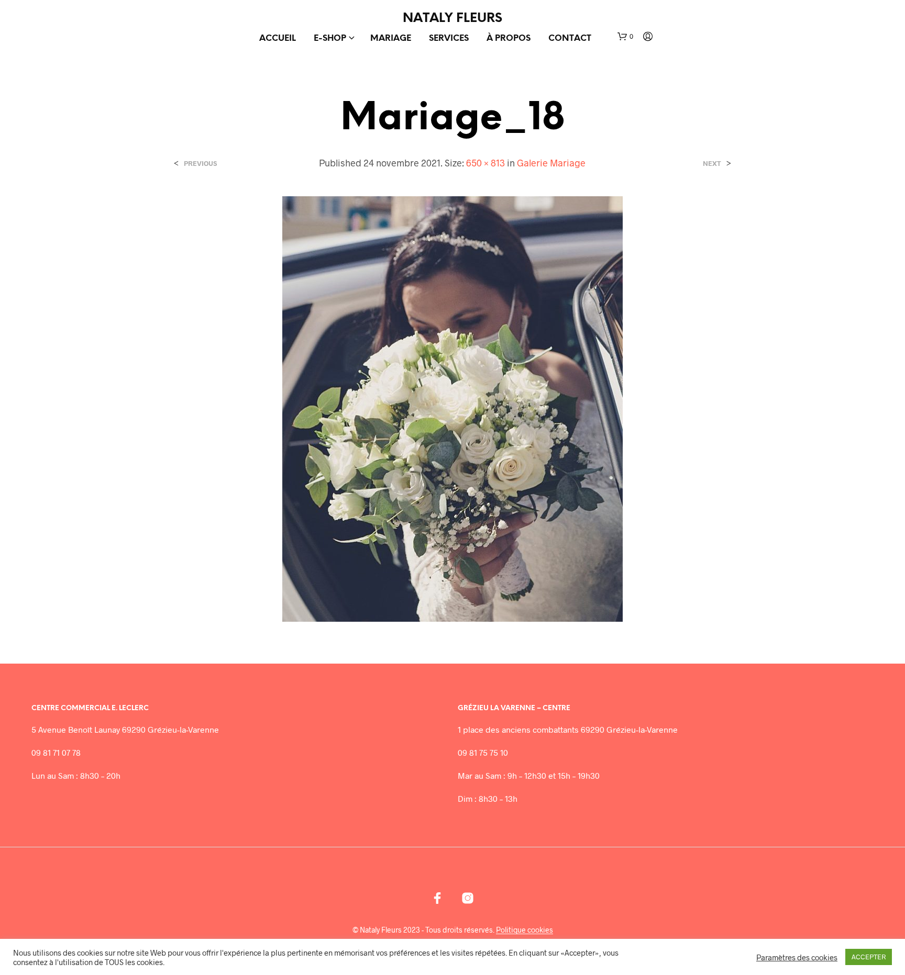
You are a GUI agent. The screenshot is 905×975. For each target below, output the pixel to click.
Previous (200, 163)
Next (712, 163)
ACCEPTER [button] (869, 956)
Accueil (277, 38)
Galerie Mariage (551, 163)
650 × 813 (485, 163)
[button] (625, 36)
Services (449, 38)
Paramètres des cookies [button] (796, 957)
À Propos (509, 38)
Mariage (390, 38)
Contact (569, 38)
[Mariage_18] (452, 408)
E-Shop (330, 38)
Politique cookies (524, 930)
